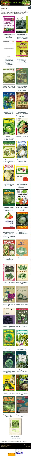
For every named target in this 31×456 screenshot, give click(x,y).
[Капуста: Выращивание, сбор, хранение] (9, 368)
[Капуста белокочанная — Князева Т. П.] (9, 181)
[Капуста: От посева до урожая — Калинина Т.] (9, 84)
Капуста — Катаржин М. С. (22, 415)
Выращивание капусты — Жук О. (22, 348)
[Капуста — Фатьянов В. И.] (9, 346)
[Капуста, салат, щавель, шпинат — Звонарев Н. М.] (9, 109)
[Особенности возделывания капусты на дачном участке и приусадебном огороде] (9, 57)
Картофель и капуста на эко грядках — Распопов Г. (22, 209)
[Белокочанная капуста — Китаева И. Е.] (9, 158)
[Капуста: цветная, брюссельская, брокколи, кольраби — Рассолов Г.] (22, 84)
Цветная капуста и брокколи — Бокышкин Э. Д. (22, 60)
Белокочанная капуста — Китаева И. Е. (9, 161)
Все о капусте (22, 258)
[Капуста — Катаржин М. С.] (22, 413)
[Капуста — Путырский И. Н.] (22, 391)
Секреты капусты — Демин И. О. (8, 415)
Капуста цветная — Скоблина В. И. (22, 160)
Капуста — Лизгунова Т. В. (22, 283)
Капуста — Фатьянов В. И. (9, 348)
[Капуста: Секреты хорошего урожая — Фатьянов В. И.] (9, 206)
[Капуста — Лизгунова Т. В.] (22, 281)
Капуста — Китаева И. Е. (9, 305)
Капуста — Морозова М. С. (9, 393)
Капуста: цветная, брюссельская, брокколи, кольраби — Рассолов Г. (22, 88)
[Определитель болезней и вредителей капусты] (22, 229)
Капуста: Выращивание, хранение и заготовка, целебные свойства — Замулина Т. (22, 113)
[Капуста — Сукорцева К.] (22, 302)
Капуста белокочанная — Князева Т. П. (9, 184)
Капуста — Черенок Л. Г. (22, 327)
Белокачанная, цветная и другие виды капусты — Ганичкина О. (22, 185)
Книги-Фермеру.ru (5, 444)
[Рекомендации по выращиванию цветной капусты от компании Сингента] (22, 33)
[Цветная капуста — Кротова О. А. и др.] (15, 435)
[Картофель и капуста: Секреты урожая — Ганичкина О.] (9, 33)
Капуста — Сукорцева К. (22, 305)
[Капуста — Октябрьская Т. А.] (22, 368)
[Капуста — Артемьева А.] (9, 281)
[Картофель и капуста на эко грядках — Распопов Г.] (22, 206)
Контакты (3, 447)
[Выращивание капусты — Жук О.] (22, 346)
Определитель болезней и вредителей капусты (22, 232)
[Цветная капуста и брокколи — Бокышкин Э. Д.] (22, 57)
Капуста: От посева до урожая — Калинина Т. (9, 87)
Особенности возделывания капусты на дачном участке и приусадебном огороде (9, 62)
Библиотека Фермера (15, 2)
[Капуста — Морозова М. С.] (9, 391)
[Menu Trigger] (29, 7)
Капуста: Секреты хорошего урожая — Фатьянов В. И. (8, 209)
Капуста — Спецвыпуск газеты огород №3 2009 (8, 138)
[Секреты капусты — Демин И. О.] (9, 413)
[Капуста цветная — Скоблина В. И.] (22, 158)
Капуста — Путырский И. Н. (22, 393)
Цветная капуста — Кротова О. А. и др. (15, 437)
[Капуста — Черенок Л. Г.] (22, 324)
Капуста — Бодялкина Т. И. (9, 327)
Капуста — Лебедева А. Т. (22, 137)
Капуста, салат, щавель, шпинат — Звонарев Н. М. (9, 112)
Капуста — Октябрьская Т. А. (22, 370)
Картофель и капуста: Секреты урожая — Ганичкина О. (9, 36)
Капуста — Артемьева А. (9, 283)
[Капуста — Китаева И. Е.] (9, 302)
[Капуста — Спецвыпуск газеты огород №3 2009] (9, 135)
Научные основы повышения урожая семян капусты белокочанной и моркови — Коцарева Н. (9, 234)
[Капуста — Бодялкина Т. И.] (9, 324)
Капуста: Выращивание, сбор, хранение (9, 371)
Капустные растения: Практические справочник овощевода (9, 260)
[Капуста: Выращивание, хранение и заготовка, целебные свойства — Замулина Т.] (22, 109)
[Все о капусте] (22, 256)
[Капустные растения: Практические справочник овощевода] (9, 256)
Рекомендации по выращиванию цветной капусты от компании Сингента (22, 36)
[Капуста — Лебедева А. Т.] (22, 135)
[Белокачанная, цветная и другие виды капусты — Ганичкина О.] (22, 181)
